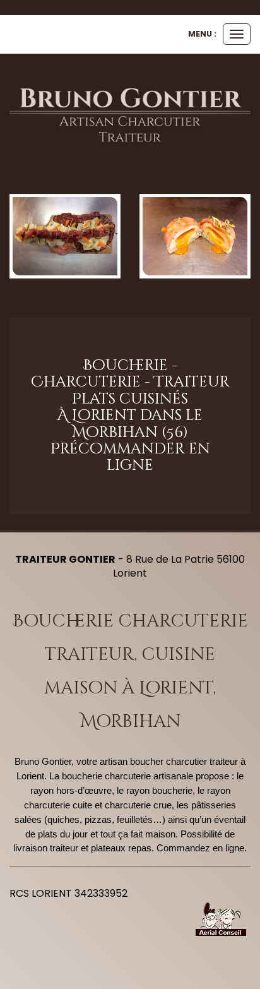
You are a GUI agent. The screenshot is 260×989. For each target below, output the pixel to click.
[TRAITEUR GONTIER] (130, 115)
